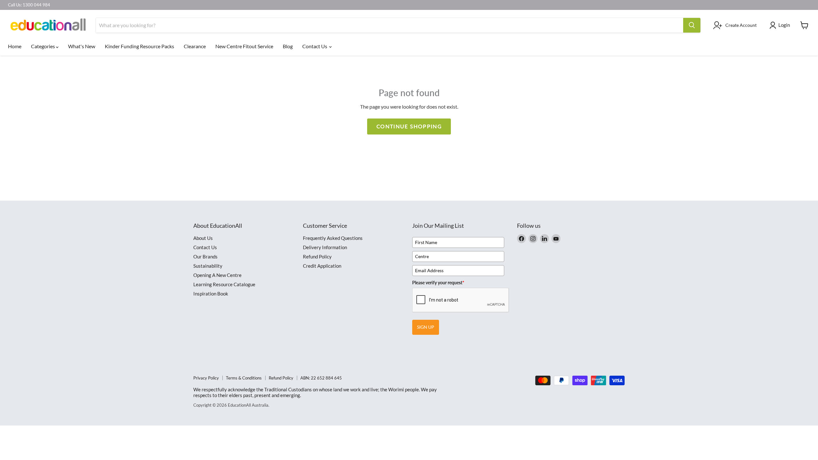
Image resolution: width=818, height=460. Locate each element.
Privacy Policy (206, 377)
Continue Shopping (409, 126)
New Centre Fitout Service (244, 46)
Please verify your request (438, 282)
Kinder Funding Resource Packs (139, 46)
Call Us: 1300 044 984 (29, 5)
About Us (203, 238)
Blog (288, 46)
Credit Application (322, 266)
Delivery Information (325, 247)
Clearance (195, 46)
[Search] (691, 25)
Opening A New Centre (217, 275)
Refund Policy (317, 256)
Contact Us (315, 46)
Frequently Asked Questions (333, 238)
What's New (81, 46)
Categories (43, 46)
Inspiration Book (210, 293)
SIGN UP (425, 327)
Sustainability (207, 266)
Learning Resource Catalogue (224, 284)
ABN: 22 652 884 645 (321, 377)
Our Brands (205, 256)
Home (14, 46)
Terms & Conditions (244, 377)
